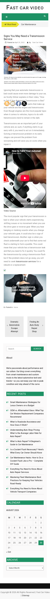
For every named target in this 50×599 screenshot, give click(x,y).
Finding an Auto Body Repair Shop (34, 327)
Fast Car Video (25, 7)
